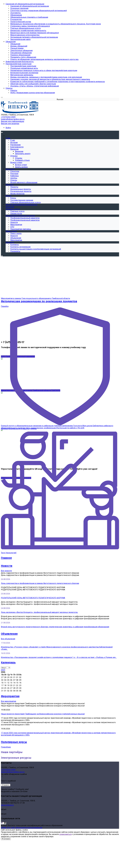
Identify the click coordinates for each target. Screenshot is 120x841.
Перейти (4, 306)
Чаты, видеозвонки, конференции (41, 428)
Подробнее (6, 747)
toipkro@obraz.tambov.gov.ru (12, 119)
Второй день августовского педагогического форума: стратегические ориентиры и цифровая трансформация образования (55, 627)
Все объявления (8, 639)
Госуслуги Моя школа (83, 426)
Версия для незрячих (10, 123)
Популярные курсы (14, 742)
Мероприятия (10, 696)
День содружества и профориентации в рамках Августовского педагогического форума (40, 583)
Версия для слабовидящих (12, 121)
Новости (6, 565)
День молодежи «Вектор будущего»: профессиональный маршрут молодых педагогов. (39, 612)
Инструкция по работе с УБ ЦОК (70, 428)
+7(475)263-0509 (8, 117)
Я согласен (6, 839)
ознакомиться (65, 834)
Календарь (8, 662)
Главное (6, 557)
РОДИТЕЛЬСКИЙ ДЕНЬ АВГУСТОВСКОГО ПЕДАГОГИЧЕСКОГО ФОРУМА (33, 598)
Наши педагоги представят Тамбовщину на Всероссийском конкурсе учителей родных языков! (43, 714)
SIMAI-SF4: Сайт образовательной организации (21, 828)
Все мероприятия (8, 701)
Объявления (9, 633)
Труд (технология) (8, 553)
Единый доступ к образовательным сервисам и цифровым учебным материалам (37, 426)
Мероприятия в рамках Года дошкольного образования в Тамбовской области (35, 298)
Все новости (6, 571)
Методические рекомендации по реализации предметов (39, 301)
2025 (3, 670)
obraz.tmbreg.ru (7, 805)
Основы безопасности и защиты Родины (19, 429)
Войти (8, 128)
